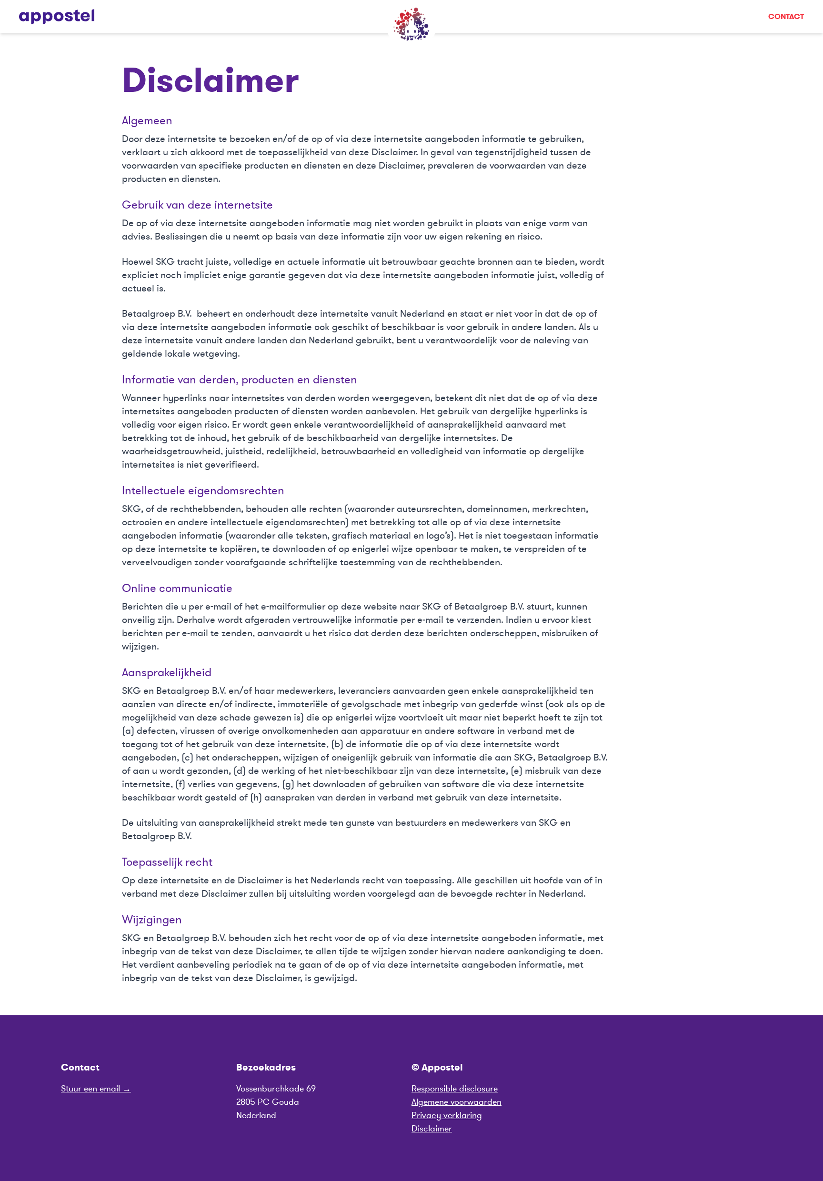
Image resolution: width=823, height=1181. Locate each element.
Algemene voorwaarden (457, 1102)
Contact (786, 16)
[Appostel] (56, 16)
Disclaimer (432, 1128)
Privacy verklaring (447, 1115)
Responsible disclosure (455, 1088)
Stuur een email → (96, 1088)
